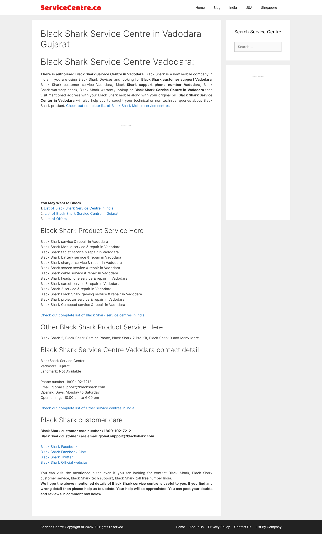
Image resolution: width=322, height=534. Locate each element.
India (233, 7)
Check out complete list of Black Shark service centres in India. (93, 315)
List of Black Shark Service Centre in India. (79, 208)
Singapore (269, 7)
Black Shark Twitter (57, 457)
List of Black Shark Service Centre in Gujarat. (82, 213)
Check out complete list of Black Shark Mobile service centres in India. (124, 105)
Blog (217, 7)
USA (249, 7)
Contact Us (242, 527)
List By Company (268, 527)
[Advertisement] (126, 157)
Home (200, 7)
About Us (196, 527)
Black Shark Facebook (59, 446)
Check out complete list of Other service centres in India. (88, 408)
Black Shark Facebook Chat (64, 452)
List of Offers (56, 218)
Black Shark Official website (64, 462)
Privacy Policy (219, 527)
